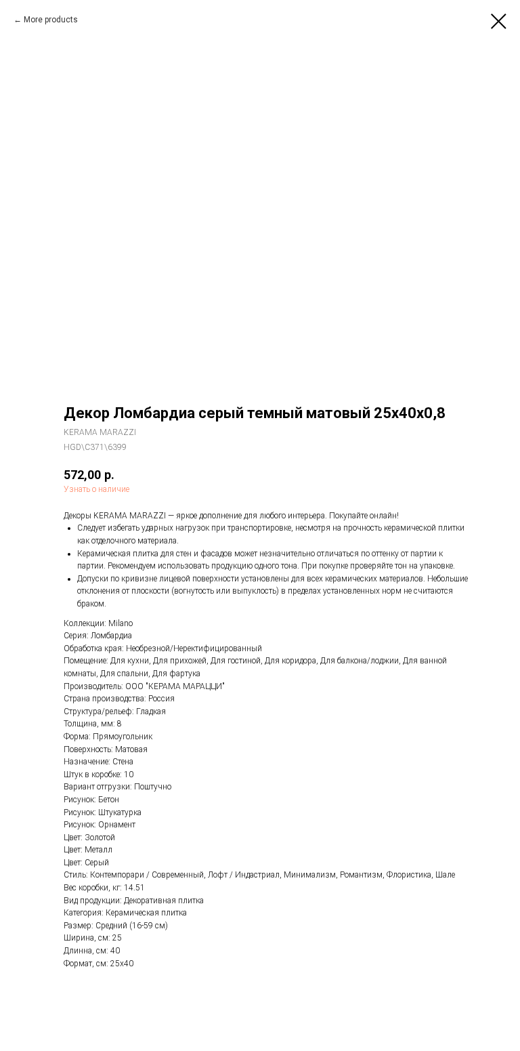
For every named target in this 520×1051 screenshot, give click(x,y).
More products (51, 19)
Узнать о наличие (96, 489)
